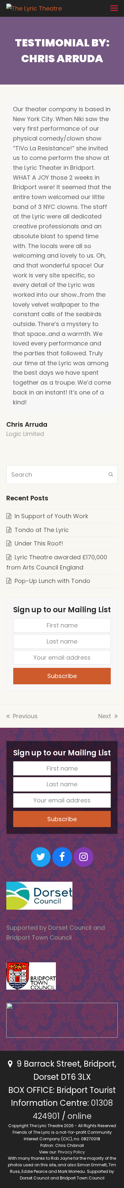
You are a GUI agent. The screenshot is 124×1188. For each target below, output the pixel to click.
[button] (114, 8)
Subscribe (62, 676)
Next (105, 716)
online (79, 1116)
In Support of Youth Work (51, 516)
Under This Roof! (39, 543)
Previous (25, 716)
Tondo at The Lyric (42, 530)
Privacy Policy (71, 1152)
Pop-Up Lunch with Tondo (52, 581)
